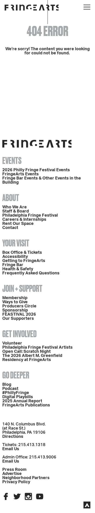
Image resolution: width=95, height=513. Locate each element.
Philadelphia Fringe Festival (30, 215)
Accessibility (15, 257)
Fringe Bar (12, 265)
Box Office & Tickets (22, 253)
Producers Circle (19, 306)
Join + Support (22, 288)
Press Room (14, 470)
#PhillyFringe (15, 393)
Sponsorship (15, 310)
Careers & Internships (24, 220)
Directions (12, 437)
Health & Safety (17, 269)
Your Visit (15, 243)
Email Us (10, 449)
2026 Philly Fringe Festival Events (36, 170)
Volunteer (12, 343)
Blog (6, 385)
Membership (14, 298)
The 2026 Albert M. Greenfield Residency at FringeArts (32, 358)
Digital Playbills (17, 397)
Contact (10, 228)
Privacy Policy (16, 482)
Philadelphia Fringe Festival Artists (37, 347)
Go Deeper (15, 375)
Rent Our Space (18, 224)
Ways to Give (15, 302)
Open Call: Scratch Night (26, 352)
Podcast (10, 389)
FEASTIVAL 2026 (19, 314)
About (10, 198)
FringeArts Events (20, 174)
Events (11, 160)
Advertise (12, 474)
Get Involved (19, 334)
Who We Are (14, 207)
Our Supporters (18, 319)
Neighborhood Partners (26, 478)
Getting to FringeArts (23, 261)
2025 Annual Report (22, 401)
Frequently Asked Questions (30, 273)
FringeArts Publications (26, 405)
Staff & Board (15, 211)
